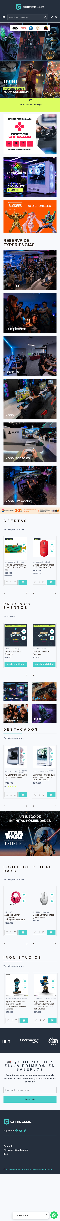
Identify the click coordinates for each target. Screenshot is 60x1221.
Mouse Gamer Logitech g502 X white (15, 916)
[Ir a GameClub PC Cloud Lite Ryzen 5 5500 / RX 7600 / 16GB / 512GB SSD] (16, 757)
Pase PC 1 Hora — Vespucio (40, 774)
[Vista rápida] (23, 551)
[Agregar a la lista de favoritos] (23, 544)
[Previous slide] (5, 92)
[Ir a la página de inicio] (30, 7)
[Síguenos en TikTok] (24, 1130)
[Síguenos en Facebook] (16, 1130)
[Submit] (45, 17)
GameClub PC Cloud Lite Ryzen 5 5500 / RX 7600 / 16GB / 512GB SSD (16, 777)
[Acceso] (52, 17)
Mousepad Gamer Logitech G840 (41, 916)
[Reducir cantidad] (7, 582)
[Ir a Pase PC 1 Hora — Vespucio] (44, 757)
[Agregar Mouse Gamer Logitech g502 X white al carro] (22, 932)
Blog (5, 1154)
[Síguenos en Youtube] (20, 1130)
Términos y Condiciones (15, 1150)
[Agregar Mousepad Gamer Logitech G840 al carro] (51, 932)
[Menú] (4, 17)
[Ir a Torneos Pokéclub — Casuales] (16, 635)
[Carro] (56, 17)
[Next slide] (54, 92)
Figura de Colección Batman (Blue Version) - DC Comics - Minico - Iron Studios (30, 1005)
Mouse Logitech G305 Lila (43, 566)
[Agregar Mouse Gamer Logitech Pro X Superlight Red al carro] (22, 582)
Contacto (8, 1146)
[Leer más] (30, 60)
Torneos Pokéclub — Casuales (14, 653)
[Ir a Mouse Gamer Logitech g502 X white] (16, 898)
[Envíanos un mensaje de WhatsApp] (54, 1215)
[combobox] (27, 17)
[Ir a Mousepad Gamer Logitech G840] (44, 898)
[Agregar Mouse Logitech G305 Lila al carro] (51, 582)
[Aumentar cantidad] (15, 582)
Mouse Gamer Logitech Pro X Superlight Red (15, 566)
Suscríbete (30, 1099)
